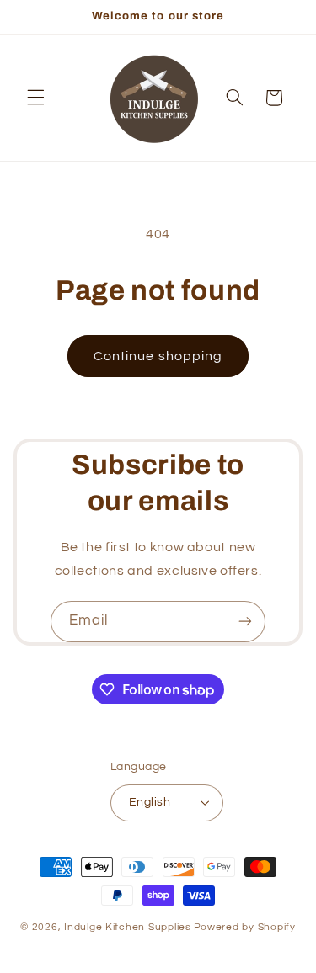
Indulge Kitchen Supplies (127, 927)
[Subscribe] (245, 621)
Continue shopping (158, 356)
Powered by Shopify (245, 927)
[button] (35, 97)
